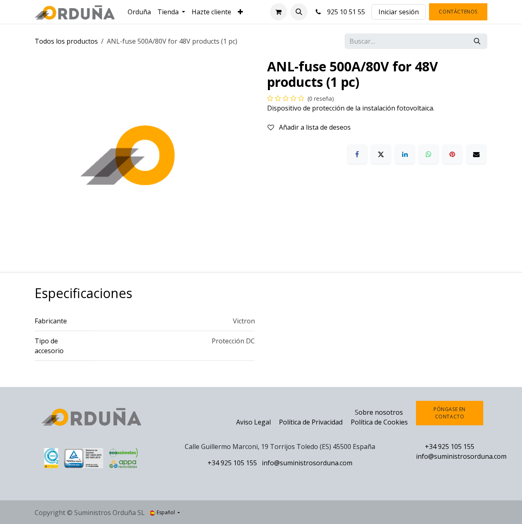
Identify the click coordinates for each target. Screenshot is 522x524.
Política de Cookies (379, 422)
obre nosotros (380, 412)
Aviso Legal (253, 422)
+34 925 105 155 (232, 462)
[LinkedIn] (405, 154)
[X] (381, 154)
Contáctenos (458, 11)
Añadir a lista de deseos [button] (314, 127)
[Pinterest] (452, 154)
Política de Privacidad (311, 422)
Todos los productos (66, 41)
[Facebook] (357, 154)
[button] (298, 11)
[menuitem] (139, 12)
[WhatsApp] (428, 154)
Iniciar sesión (398, 11)
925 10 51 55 (344, 11)
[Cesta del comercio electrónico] (278, 11)
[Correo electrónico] (476, 154)
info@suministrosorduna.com (307, 462)
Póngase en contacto (450, 413)
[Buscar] (477, 41)
